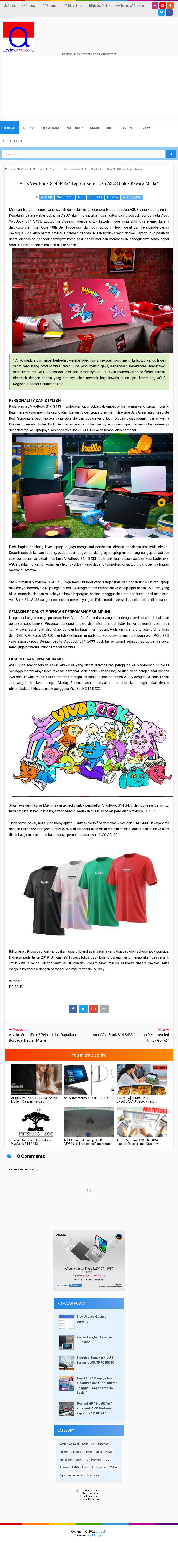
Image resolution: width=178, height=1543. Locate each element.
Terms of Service (132, 5)
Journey (76, 1451)
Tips (62, 1475)
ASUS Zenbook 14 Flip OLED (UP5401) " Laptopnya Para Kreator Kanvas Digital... (88, 1144)
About (11, 5)
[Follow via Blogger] (170, 5)
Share (85, 1467)
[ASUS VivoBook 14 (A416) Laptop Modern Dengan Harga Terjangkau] (36, 1079)
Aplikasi (74, 1444)
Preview (112, 197)
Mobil (99, 1451)
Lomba (88, 1451)
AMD (63, 1444)
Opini (78, 1459)
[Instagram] (155, 5)
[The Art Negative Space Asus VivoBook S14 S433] (36, 1122)
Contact (30, 5)
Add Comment (132, 197)
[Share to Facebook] (73, 1009)
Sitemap (52, 5)
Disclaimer (75, 5)
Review (64, 1467)
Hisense (103, 1444)
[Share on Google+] (93, 1009)
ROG (106, 1459)
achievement (76, 1475)
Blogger (97, 1535)
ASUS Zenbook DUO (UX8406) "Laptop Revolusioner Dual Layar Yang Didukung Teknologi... (139, 1144)
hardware (93, 1475)
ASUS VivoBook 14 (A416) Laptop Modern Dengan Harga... (34, 1099)
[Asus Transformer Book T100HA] (89, 1079)
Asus (81, 197)
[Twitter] (161, 12)
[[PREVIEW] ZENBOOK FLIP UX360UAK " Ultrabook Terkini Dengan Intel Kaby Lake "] (142, 1079)
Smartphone (99, 1467)
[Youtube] (162, 5)
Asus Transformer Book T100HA (86, 1098)
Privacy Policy (100, 5)
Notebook (96, 197)
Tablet (114, 1467)
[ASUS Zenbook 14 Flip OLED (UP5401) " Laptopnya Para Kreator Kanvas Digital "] (89, 1122)
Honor (64, 1451)
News (108, 1451)
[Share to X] (83, 1009)
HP (93, 1444)
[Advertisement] (90, 86)
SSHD (75, 1467)
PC (86, 1459)
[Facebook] (169, 12)
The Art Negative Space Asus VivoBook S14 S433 (31, 1142)
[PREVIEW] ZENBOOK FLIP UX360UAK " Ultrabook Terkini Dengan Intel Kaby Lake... (137, 1101)
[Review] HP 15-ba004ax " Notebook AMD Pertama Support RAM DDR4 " (94, 1408)
